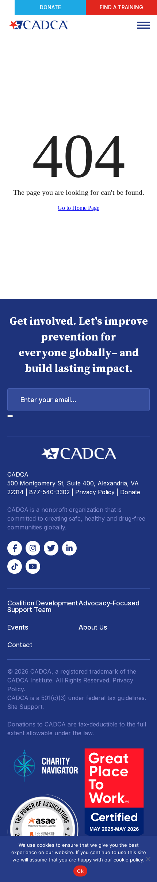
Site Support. (25, 706)
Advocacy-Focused (108, 603)
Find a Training (121, 7)
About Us (92, 627)
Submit (10, 416)
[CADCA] (38, 25)
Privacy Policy (95, 492)
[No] (148, 859)
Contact (19, 645)
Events (17, 627)
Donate (50, 7)
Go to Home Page (78, 208)
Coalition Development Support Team (42, 606)
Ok (80, 871)
